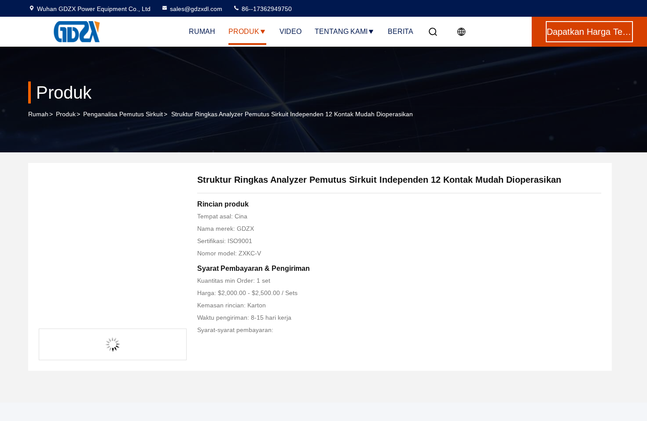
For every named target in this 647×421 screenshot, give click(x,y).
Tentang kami (341, 31)
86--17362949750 (266, 8)
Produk (243, 31)
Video (290, 31)
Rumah (202, 31)
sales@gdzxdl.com (196, 8)
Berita (400, 31)
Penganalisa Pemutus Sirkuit (123, 114)
